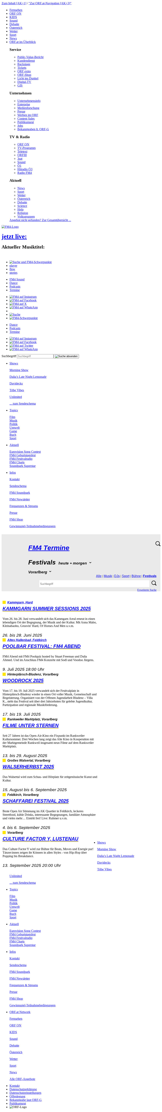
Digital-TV (24, 82)
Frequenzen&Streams (23, 506)
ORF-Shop (24, 74)
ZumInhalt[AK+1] (14, 3)
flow (12, 269)
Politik (13, 424)
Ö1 (19, 165)
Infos (12, 472)
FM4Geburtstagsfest (22, 455)
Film (12, 417)
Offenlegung (17, 1096)
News (13, 38)
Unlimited (15, 397)
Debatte (14, 24)
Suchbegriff (9, 356)
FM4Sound (16, 279)
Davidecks (16, 383)
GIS (20, 85)
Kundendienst (26, 60)
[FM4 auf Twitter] (21, 345)
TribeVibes (16, 390)
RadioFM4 (24, 172)
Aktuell (14, 445)
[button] (30, 262)
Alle (99, 576)
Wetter (13, 31)
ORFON (15, 13)
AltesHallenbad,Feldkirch (27, 640)
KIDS (13, 17)
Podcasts (14, 286)
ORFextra (24, 71)
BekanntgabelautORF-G (25, 1100)
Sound (13, 20)
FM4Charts (16, 462)
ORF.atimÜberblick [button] (22, 42)
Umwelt (14, 427)
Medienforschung (28, 108)
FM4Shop (16, 519)
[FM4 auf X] (18, 303)
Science (22, 206)
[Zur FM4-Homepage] (10, 226)
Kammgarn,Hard (20, 602)
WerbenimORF (27, 115)
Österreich (15, 27)
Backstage (23, 64)
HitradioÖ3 (24, 169)
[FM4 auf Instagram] (23, 296)
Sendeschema (17, 486)
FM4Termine (48, 547)
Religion (22, 213)
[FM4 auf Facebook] (23, 300)
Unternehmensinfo (28, 100)
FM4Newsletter (19, 499)
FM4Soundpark (19, 492)
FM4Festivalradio (20, 458)
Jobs (20, 125)
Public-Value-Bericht (30, 57)
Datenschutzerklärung (23, 1089)
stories (13, 272)
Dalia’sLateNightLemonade (27, 376)
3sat (19, 158)
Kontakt (14, 479)
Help (20, 209)
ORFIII (22, 155)
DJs (117, 576)
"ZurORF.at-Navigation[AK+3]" (50, 3)
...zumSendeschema (22, 403)
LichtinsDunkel (27, 78)
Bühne (136, 576)
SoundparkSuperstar (22, 466)
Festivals (149, 576)
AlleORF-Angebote (22, 1079)
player (13, 265)
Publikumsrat (25, 122)
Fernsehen (15, 10)
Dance (13, 283)
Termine (14, 290)
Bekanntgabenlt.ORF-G (33, 129)
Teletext (22, 151)
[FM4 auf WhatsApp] (23, 307)
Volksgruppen (26, 216)
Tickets (21, 67)
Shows (13, 363)
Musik (13, 420)
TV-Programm (26, 148)
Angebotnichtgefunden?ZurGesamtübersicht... (40, 220)
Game (13, 431)
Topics (13, 410)
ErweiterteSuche (146, 590)
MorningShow (18, 370)
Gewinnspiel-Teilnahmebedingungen (32, 526)
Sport (12, 34)
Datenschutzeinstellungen (25, 1092)
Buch (12, 434)
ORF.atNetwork (19, 1012)
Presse (21, 111)
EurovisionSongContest (25, 451)
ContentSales (26, 118)
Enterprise (23, 104)
